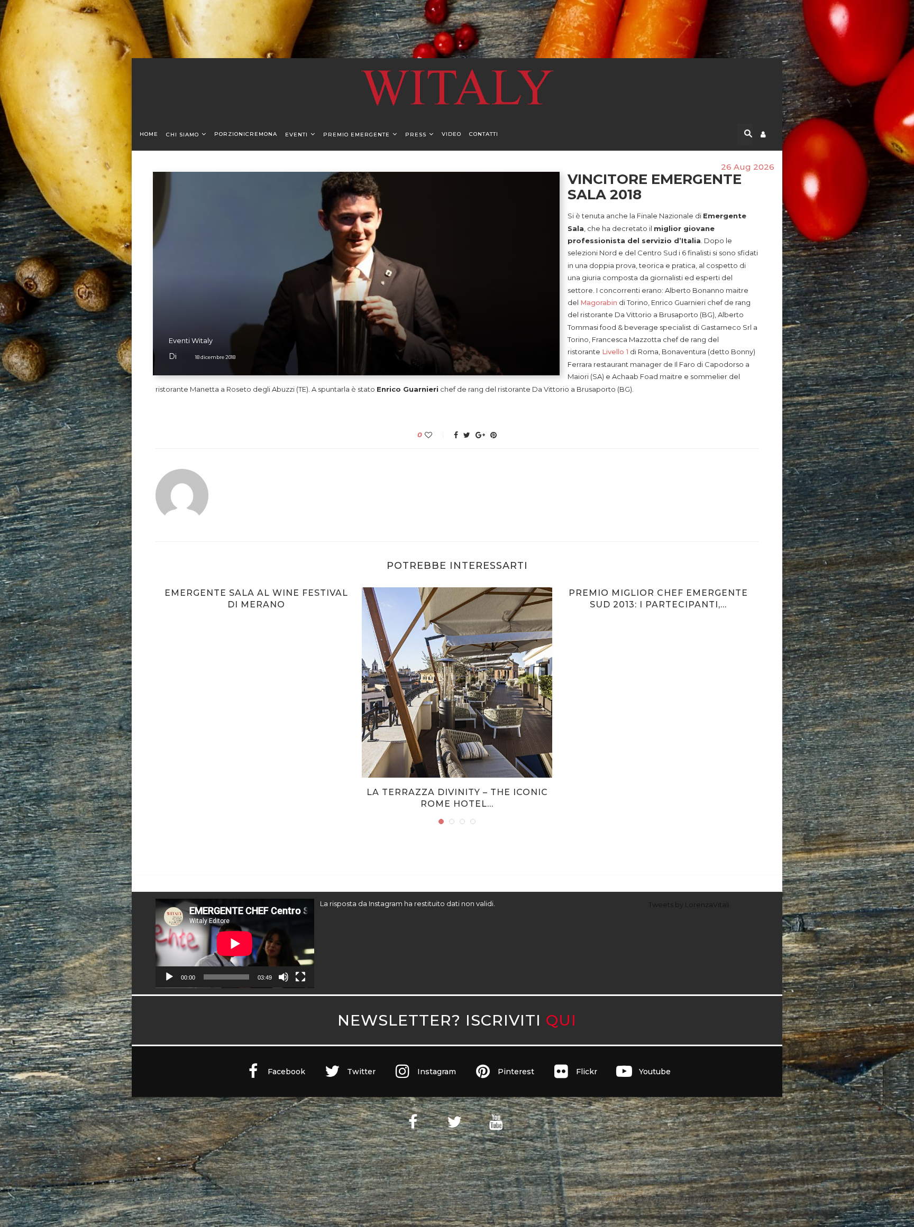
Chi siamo (182, 134)
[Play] (169, 977)
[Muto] (283, 977)
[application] (235, 943)
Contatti (483, 134)
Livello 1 (615, 351)
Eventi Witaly (191, 340)
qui (561, 1020)
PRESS (415, 134)
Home (149, 134)
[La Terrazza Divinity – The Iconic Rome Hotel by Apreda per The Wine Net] (457, 682)
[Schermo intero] (300, 977)
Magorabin (598, 302)
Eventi (296, 134)
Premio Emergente (356, 134)
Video (451, 134)
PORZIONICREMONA (245, 134)
